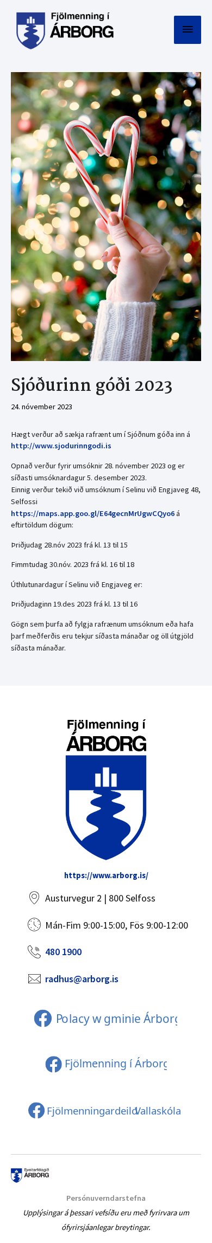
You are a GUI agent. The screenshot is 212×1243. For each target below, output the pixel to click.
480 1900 (63, 951)
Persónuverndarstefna (106, 1198)
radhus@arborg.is (82, 978)
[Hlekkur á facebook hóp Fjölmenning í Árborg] (104, 1064)
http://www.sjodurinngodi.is (61, 445)
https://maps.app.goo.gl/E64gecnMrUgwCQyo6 (92, 513)
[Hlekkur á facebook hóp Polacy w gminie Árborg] (104, 1018)
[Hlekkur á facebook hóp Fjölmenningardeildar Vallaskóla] (104, 1110)
